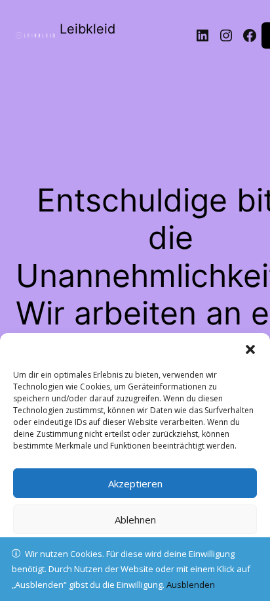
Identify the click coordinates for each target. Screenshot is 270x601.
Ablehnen (135, 519)
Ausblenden (190, 584)
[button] (250, 349)
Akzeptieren (135, 483)
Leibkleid (87, 29)
